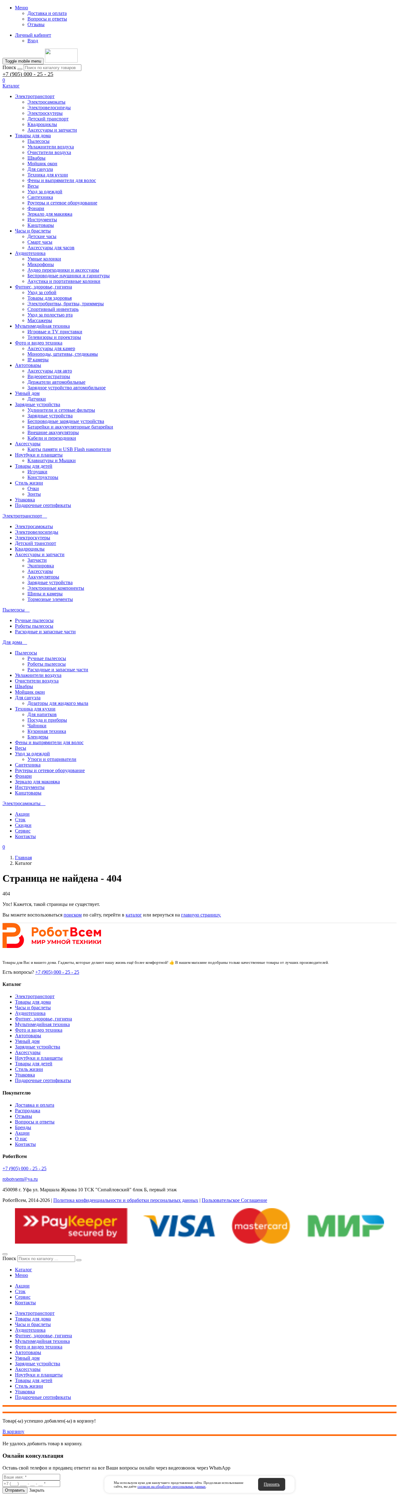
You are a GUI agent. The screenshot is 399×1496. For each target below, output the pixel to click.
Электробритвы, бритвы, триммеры (65, 303)
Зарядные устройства (37, 404)
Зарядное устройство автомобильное (66, 387)
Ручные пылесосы (34, 620)
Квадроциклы (42, 124)
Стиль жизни (29, 482)
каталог (134, 914)
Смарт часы (39, 242)
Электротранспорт (35, 96)
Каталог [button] (11, 85)
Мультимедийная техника (42, 326)
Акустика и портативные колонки (63, 281)
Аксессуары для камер (51, 348)
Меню (21, 7)
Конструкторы (42, 477)
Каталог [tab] (23, 1269)
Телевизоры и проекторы (54, 337)
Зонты (34, 494)
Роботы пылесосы (34, 626)
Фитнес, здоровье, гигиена (43, 286)
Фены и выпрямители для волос (61, 180)
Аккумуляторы (43, 576)
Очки (33, 488)
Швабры (36, 158)
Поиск (9, 67)
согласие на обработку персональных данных (171, 1486)
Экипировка (40, 565)
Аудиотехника (30, 253)
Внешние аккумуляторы (53, 432)
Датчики (36, 398)
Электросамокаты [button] (22, 803)
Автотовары (28, 365)
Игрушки (37, 471)
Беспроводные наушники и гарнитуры (68, 275)
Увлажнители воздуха (50, 146)
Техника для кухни (47, 174)
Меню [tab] (21, 1275)
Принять (272, 1484)
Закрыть (36, 1490)
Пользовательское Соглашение (234, 1200)
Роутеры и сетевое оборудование (62, 202)
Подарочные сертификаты (43, 505)
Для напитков (42, 714)
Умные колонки (44, 258)
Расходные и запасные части (45, 631)
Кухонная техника (46, 731)
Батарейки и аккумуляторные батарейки (70, 426)
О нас (21, 1138)
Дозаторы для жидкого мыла (57, 703)
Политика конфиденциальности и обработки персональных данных (125, 1200)
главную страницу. (201, 914)
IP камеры (38, 359)
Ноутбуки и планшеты (39, 454)
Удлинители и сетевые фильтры (61, 410)
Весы (33, 186)
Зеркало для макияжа (49, 214)
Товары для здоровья (49, 298)
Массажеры (39, 320)
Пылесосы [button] (14, 609)
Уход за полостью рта (50, 314)
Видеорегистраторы (48, 376)
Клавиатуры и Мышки (51, 460)
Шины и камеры (45, 593)
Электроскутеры (45, 113)
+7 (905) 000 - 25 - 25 (27, 74)
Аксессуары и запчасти (52, 130)
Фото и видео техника (38, 342)
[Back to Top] (4, 1254)
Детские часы (41, 236)
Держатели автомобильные (56, 382)
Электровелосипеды (49, 107)
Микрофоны (40, 264)
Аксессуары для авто (49, 370)
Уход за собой (41, 292)
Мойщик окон (42, 163)
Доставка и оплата (47, 13)
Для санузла (40, 169)
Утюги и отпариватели (51, 759)
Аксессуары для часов (51, 247)
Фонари (35, 208)
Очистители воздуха (49, 152)
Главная (23, 857)
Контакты (25, 836)
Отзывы (36, 24)
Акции (22, 814)
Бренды (23, 1127)
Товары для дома (33, 135)
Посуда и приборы (47, 720)
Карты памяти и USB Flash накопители (69, 449)
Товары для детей (33, 466)
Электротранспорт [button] (22, 515)
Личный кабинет (33, 35)
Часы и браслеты (33, 230)
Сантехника (40, 197)
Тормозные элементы (50, 599)
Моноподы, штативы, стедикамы (62, 354)
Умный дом (27, 393)
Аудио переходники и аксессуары (63, 270)
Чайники (36, 725)
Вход (32, 40)
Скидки (23, 825)
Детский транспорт (48, 118)
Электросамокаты (46, 102)
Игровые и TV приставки (54, 331)
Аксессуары (28, 443)
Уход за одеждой (44, 191)
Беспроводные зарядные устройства (65, 421)
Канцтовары (40, 225)
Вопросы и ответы (47, 18)
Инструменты (42, 219)
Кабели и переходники (51, 438)
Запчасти (37, 560)
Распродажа (27, 1110)
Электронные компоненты (55, 588)
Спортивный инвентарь (53, 309)
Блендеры (37, 736)
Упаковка (25, 499)
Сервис (23, 830)
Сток (20, 819)
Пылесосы (38, 141)
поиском (73, 914)
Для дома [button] (12, 642)
